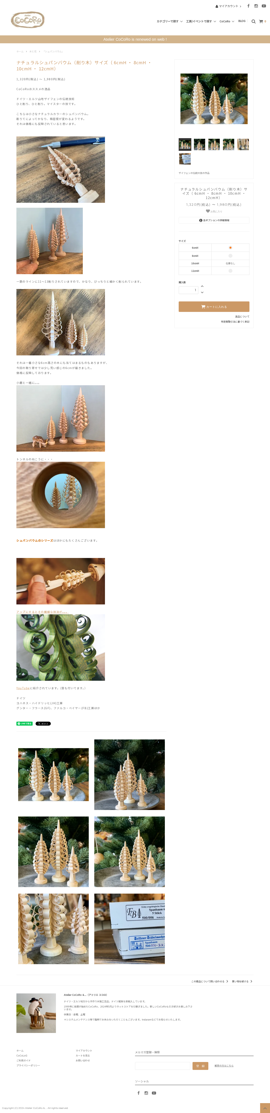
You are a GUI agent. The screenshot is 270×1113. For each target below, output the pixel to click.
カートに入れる (216, 307)
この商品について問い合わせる (208, 981)
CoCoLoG (21, 1055)
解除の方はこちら (224, 1065)
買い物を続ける (240, 981)
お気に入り (216, 211)
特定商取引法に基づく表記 (235, 321)
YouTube (23, 688)
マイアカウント (228, 6)
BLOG (242, 21)
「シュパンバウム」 (53, 51)
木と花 (33, 51)
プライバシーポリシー (28, 1065)
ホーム (20, 51)
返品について (242, 316)
